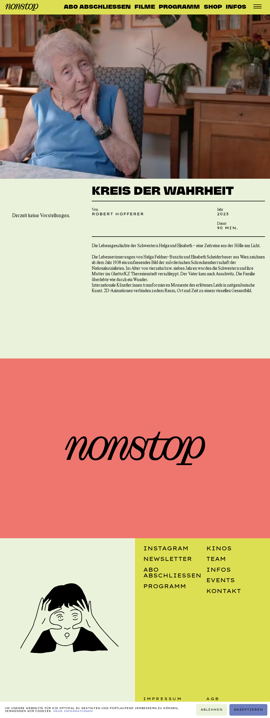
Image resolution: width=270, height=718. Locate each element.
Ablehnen (212, 709)
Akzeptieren (248, 709)
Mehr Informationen (73, 711)
